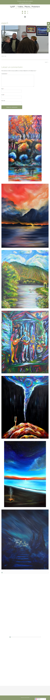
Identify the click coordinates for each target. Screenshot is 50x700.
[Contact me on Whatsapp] (27, 11)
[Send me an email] (22, 11)
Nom (2, 88)
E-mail (2, 94)
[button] (25, 17)
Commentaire (4, 73)
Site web (3, 100)
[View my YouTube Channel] (25, 11)
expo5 (47, 62)
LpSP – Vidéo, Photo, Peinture (25, 7)
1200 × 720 (3, 56)
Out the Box (27, 697)
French (38, 698)
